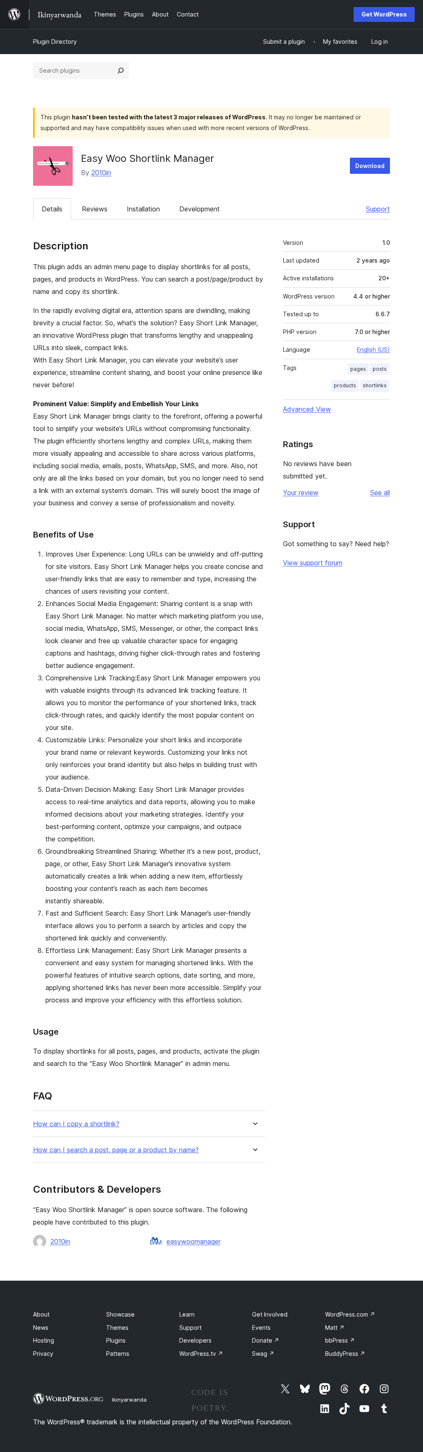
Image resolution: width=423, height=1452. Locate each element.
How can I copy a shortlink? (76, 1124)
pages (358, 369)
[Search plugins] (120, 70)
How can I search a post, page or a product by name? (116, 1150)
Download (370, 165)
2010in (101, 172)
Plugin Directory (55, 41)
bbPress (340, 1340)
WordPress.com (350, 1314)
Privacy (43, 1353)
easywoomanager (193, 1241)
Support (378, 209)
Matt (335, 1327)
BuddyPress (345, 1353)
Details (52, 209)
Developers (195, 1340)
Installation (143, 209)
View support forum (312, 563)
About (41, 1314)
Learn (187, 1314)
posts (380, 369)
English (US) (373, 349)
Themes (117, 1327)
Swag (263, 1353)
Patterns (117, 1353)
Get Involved (270, 1314)
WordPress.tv (201, 1353)
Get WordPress (384, 14)
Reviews (94, 209)
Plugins (116, 1340)
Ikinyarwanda (129, 1399)
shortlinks (375, 385)
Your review (300, 492)
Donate (265, 1340)
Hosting (43, 1340)
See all (380, 492)
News (40, 1327)
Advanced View (307, 409)
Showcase (120, 1314)
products (345, 385)
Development (199, 209)
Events (261, 1327)
